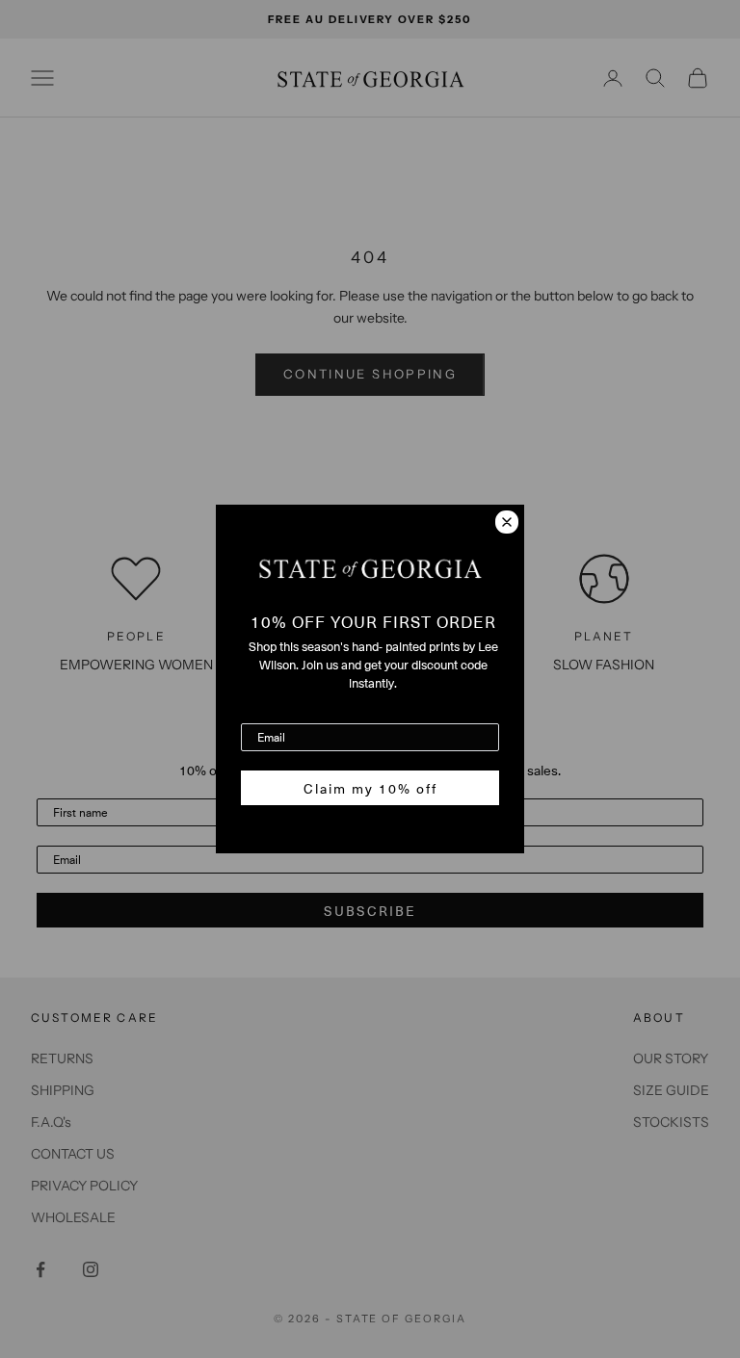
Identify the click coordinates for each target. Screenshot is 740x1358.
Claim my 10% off (370, 787)
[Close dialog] (506, 522)
